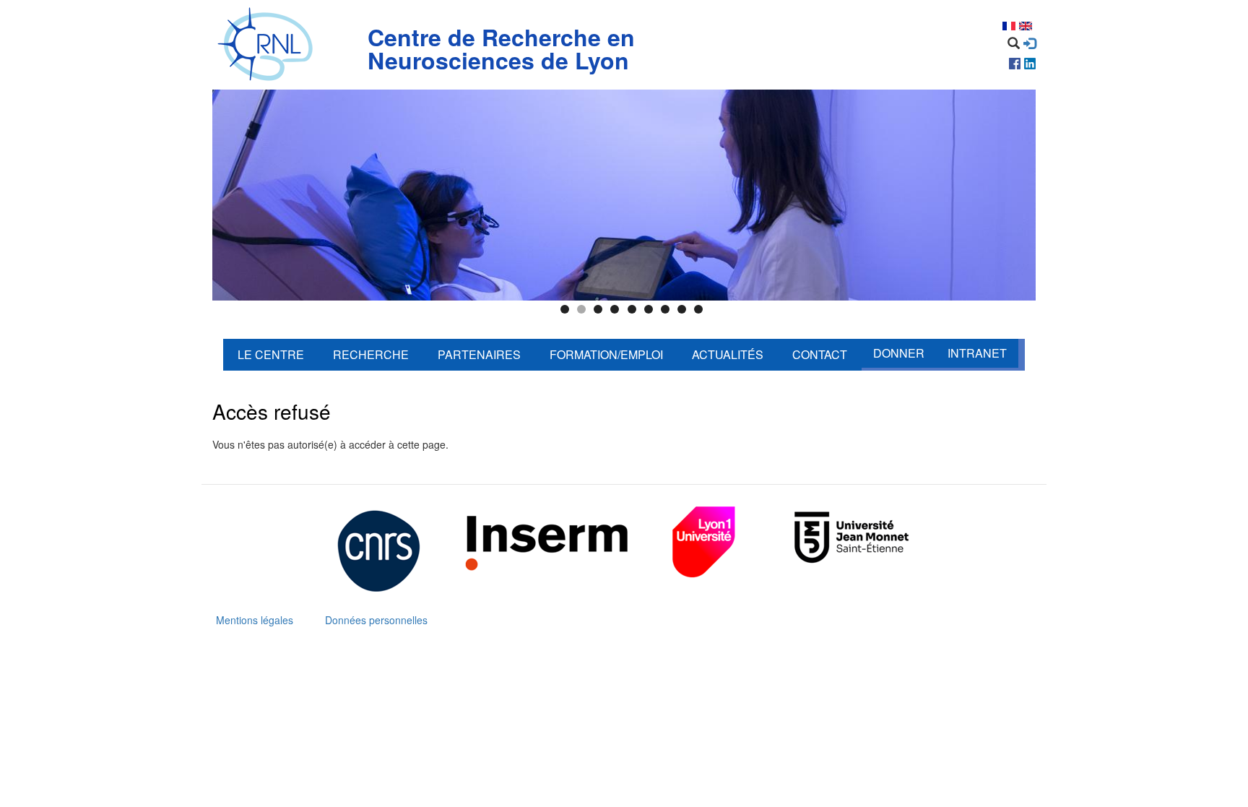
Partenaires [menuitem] (479, 354)
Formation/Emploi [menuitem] (606, 354)
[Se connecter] (1029, 43)
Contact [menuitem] (819, 354)
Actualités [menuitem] (727, 354)
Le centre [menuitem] (271, 354)
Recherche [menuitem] (371, 354)
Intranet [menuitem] (977, 353)
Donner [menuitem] (898, 353)
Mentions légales (254, 620)
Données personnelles (376, 620)
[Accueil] (268, 45)
